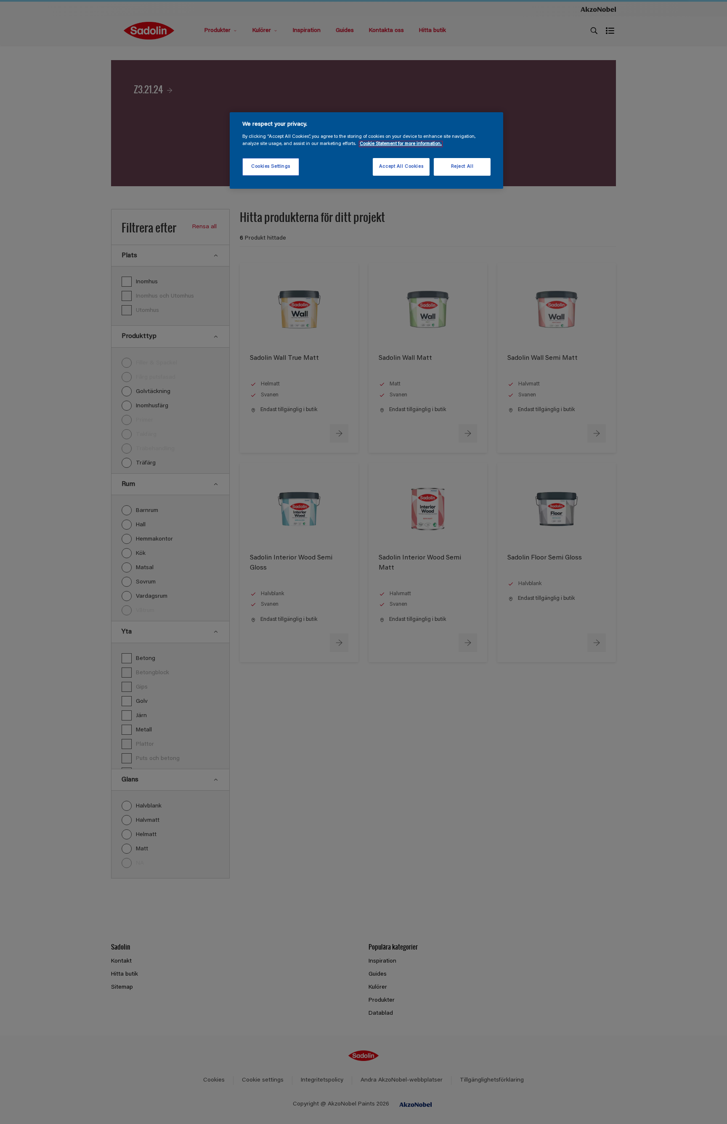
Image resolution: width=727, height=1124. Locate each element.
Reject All (462, 166)
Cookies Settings (270, 166)
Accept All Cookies (401, 166)
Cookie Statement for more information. (401, 144)
